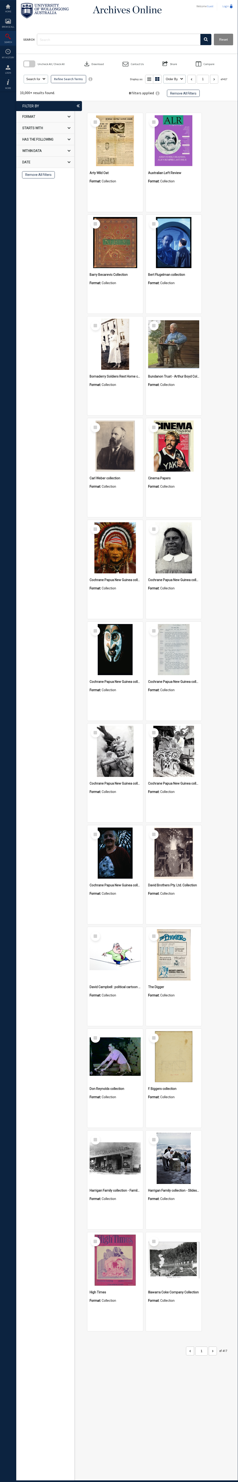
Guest (210, 6)
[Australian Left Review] (173, 140)
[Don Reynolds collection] (115, 1056)
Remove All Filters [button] (183, 93)
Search (8, 42)
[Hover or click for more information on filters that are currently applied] (158, 93)
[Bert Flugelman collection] (173, 242)
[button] (205, 39)
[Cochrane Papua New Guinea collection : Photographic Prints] (173, 751)
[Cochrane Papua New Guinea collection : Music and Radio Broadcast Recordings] (115, 751)
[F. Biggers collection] (173, 1056)
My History (8, 57)
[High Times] (115, 1260)
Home (8, 11)
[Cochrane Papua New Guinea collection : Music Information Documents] (173, 649)
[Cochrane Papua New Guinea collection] (115, 547)
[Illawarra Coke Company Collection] (173, 1260)
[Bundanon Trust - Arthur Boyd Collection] (173, 344)
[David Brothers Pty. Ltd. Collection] (173, 853)
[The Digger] (173, 954)
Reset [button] (223, 39)
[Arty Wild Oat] (115, 140)
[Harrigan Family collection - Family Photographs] (115, 1158)
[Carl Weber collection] (115, 446)
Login (8, 72)
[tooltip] (90, 79)
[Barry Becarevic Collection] (115, 242)
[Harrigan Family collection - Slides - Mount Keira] (173, 1158)
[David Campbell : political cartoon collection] (115, 954)
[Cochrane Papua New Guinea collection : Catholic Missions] (173, 547)
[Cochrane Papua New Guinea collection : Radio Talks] (115, 853)
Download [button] (93, 63)
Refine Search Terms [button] (68, 79)
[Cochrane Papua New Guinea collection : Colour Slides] (115, 649)
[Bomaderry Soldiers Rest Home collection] (115, 344)
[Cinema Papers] (173, 446)
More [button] (8, 88)
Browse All (8, 26)
